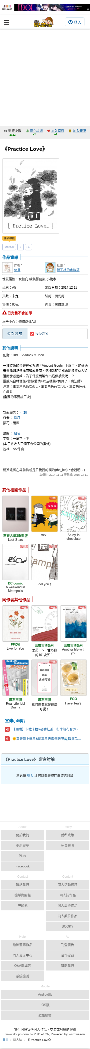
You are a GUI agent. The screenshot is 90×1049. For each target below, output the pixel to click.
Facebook (23, 866)
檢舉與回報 (22, 895)
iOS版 (45, 1005)
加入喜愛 (57, 131)
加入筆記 (79, 131)
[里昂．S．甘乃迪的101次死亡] (44, 623)
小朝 (23, 412)
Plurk (22, 856)
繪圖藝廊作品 (22, 945)
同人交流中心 (22, 955)
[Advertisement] (45, 76)
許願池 (23, 905)
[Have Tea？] (73, 678)
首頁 (5, 1040)
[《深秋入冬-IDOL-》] (45, 7)
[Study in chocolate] (73, 514)
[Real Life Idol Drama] (15, 678)
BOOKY (68, 926)
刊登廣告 (67, 945)
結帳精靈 (45, 1015)
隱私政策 (67, 835)
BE (20, 246)
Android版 (45, 994)
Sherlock (9, 246)
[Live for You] (15, 623)
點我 (17, 433)
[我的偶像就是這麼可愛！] (44, 678)
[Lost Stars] (15, 514)
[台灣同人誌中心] (43, 22)
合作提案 (67, 955)
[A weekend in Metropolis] (15, 562)
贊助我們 (67, 966)
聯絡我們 (22, 885)
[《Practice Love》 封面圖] (30, 195)
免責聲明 (67, 845)
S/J (28, 246)
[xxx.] (44, 514)
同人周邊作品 (67, 905)
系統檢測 (22, 976)
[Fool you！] (44, 562)
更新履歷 (22, 845)
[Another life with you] (73, 623)
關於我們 (22, 835)
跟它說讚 (36, 131)
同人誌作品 (68, 895)
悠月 (17, 270)
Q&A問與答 (22, 966)
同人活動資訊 (67, 885)
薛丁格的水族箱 (68, 270)
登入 (77, 22)
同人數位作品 (67, 916)
